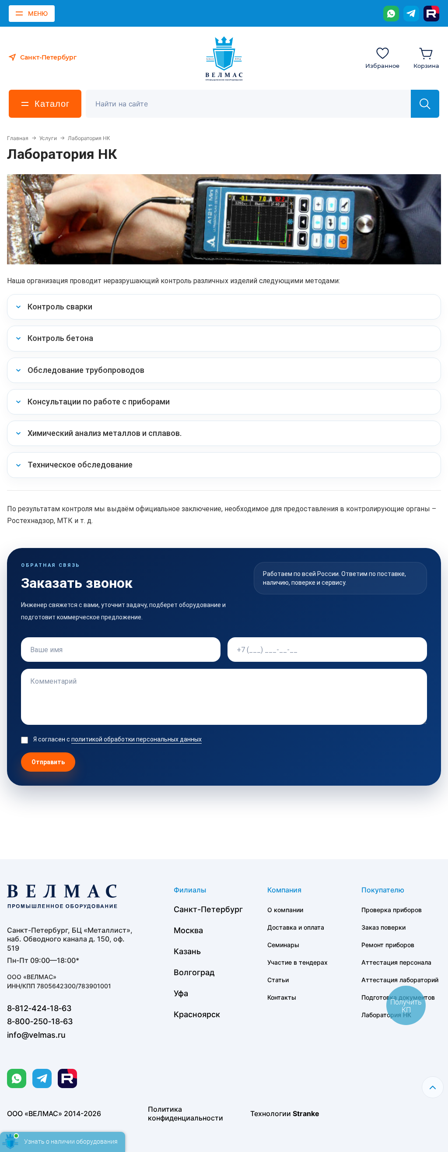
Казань (187, 951)
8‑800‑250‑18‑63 (40, 1021)
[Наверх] (433, 1087)
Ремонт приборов (387, 944)
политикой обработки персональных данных (136, 739)
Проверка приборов (391, 909)
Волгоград (194, 972)
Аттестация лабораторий (399, 979)
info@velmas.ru (36, 1035)
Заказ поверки (383, 927)
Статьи (278, 979)
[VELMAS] (224, 58)
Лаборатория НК (386, 1015)
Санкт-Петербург (208, 909)
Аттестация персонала (396, 962)
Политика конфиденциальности (185, 1113)
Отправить (48, 762)
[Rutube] (431, 13)
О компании (285, 909)
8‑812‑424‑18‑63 (39, 1008)
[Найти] (425, 104)
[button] (224, 307)
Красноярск (197, 1014)
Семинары (283, 944)
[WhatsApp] (391, 13)
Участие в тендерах (297, 962)
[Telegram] (411, 13)
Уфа (181, 993)
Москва (188, 930)
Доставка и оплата (295, 927)
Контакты (281, 997)
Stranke (306, 1113)
